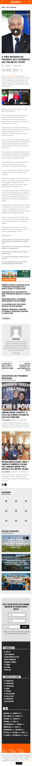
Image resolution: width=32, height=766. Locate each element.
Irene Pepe (14, 420)
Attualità (7, 652)
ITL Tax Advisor (9, 686)
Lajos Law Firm (8, 701)
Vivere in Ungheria (10, 660)
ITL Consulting (8, 681)
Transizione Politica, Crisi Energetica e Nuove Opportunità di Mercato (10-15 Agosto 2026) (16, 247)
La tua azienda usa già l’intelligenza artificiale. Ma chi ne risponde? (15, 257)
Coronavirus (6, 318)
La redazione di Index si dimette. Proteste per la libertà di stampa (7, 366)
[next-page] (5, 484)
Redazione (7, 65)
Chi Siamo (7, 667)
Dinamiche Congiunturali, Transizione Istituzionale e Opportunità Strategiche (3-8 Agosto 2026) (14, 262)
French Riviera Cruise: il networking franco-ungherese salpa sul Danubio (15, 252)
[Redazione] (3, 66)
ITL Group (7, 665)
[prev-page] (3, 484)
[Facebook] (13, 353)
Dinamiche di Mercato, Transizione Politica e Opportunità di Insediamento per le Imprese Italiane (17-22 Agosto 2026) (16, 241)
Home (3, 7)
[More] (21, 70)
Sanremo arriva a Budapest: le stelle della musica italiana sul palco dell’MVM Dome (15, 414)
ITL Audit (7, 689)
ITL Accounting (9, 683)
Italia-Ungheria (11, 7)
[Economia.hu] (16, 2)
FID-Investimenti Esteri (11, 657)
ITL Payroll (7, 691)
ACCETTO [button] (19, 763)
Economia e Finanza (10, 662)
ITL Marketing (8, 699)
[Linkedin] (18, 353)
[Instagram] (16, 353)
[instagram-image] (6, 500)
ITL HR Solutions (9, 694)
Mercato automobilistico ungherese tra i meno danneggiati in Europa (23, 367)
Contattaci (7, 670)
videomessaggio (10, 76)
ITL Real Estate (9, 696)
